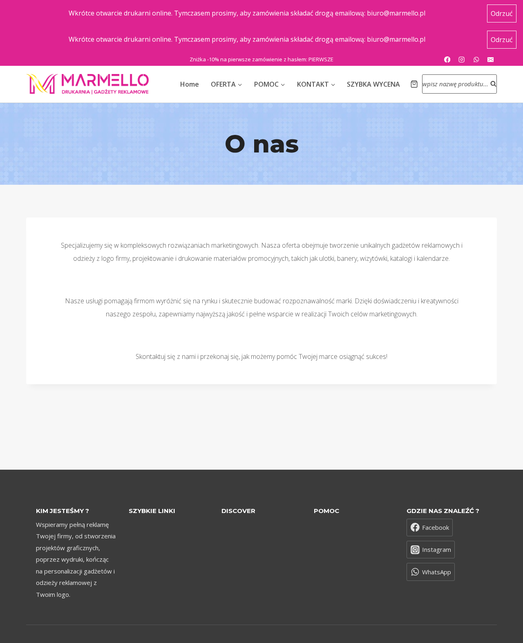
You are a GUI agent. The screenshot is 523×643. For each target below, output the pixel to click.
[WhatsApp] (476, 59)
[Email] (490, 59)
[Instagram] (462, 59)
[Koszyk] (414, 84)
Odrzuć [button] (502, 13)
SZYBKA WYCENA (373, 84)
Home (189, 84)
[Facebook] (447, 59)
